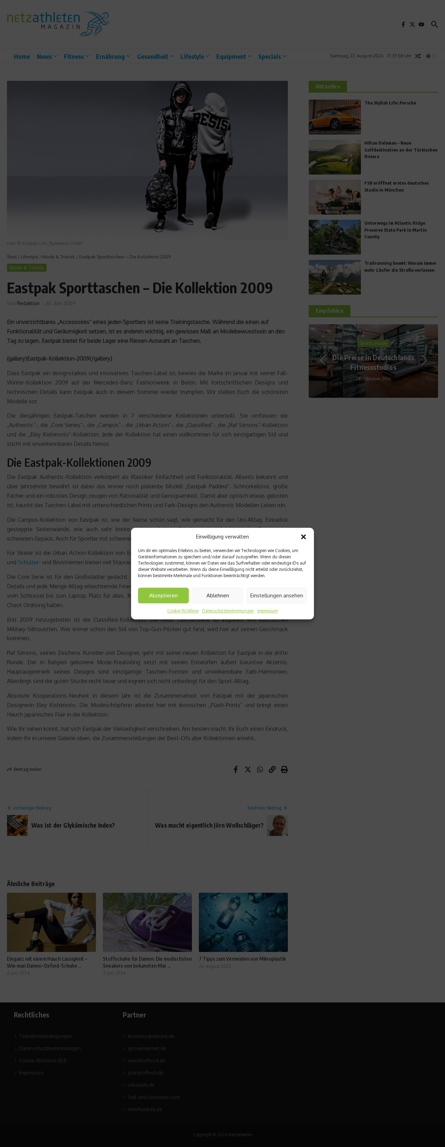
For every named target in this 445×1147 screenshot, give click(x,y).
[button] (303, 536)
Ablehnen (218, 595)
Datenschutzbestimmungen (228, 610)
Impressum (267, 610)
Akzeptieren (163, 595)
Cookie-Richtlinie (183, 610)
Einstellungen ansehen (276, 595)
